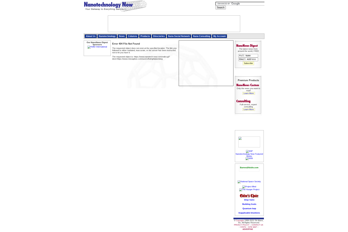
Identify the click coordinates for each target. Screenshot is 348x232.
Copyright (240, 220)
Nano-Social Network (179, 36)
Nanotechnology (107, 36)
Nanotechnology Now (115, 6)
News (122, 36)
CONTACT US (257, 225)
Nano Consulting (201, 36)
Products (145, 36)
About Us (91, 36)
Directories (159, 36)
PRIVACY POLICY (241, 225)
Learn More (249, 93)
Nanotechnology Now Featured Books (249, 155)
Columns (132, 36)
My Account (219, 36)
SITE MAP (252, 227)
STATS (243, 227)
